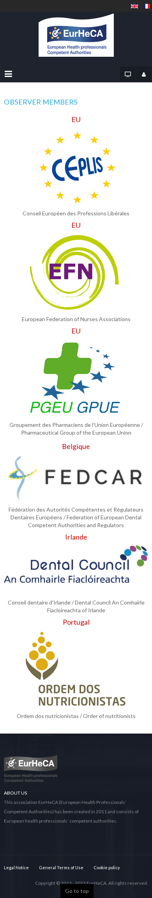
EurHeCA (96, 883)
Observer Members (41, 102)
